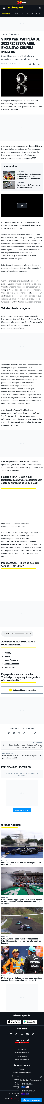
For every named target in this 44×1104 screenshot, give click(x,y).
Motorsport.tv (26, 461)
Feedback (22, 1069)
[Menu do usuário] (40, 8)
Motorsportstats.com (22, 1059)
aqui (24, 677)
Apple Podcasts (11, 660)
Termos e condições (15, 1093)
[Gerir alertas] (35, 733)
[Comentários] (39, 63)
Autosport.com (22, 1056)
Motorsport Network (18, 1099)
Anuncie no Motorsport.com (22, 1072)
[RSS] (33, 1034)
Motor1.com (22, 1049)
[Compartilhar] (30, 63)
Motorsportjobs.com (22, 1053)
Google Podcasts (11, 663)
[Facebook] (9, 733)
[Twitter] (14, 733)
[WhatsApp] (19, 733)
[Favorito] (34, 63)
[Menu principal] (4, 7)
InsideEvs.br (22, 1046)
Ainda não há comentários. (22, 774)
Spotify (7, 653)
